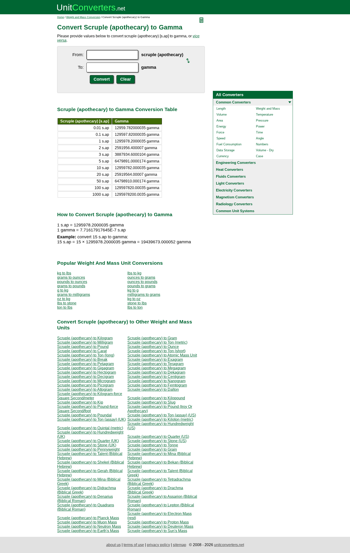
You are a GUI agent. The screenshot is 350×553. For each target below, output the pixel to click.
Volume (221, 114)
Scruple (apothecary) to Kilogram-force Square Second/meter (89, 396)
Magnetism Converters (235, 197)
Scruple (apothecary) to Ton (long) (85, 355)
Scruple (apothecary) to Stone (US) (156, 441)
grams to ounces (71, 277)
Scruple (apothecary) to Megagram (156, 368)
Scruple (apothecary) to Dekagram (156, 372)
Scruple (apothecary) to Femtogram (157, 385)
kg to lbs (64, 273)
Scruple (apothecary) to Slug (151, 402)
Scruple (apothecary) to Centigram (156, 377)
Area (219, 120)
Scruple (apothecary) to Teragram (155, 364)
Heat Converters (229, 169)
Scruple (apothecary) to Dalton (153, 389)
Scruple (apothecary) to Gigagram (85, 368)
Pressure (262, 120)
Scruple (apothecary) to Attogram (84, 389)
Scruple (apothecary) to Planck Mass (88, 518)
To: (81, 67)
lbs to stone (66, 303)
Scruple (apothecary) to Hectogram (86, 372)
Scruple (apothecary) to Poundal (84, 415)
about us (113, 545)
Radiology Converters (234, 204)
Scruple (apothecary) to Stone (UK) (86, 445)
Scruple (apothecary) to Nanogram (156, 381)
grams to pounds (71, 286)
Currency (222, 156)
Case (259, 156)
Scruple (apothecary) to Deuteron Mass (160, 526)
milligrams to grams (143, 295)
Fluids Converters (231, 176)
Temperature (264, 114)
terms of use (134, 545)
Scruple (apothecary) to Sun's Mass (157, 531)
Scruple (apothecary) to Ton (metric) (157, 342)
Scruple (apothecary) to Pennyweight (88, 449)
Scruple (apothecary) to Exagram (155, 359)
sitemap (179, 545)
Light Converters (230, 183)
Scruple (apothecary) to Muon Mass (87, 522)
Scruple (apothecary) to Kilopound (156, 398)
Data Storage (225, 150)
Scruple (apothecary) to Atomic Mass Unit (162, 355)
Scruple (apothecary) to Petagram (85, 364)
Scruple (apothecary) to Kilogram (85, 338)
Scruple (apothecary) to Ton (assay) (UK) (91, 419)
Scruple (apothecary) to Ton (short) (156, 351)
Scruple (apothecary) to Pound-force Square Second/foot (87, 409)
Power (260, 126)
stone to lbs (137, 303)
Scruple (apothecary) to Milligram (85, 342)
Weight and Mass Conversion (83, 17)
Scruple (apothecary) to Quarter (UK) (88, 441)
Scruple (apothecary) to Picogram (85, 385)
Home (60, 17)
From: (78, 54)
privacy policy (158, 545)
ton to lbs (64, 307)
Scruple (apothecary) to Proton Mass (158, 522)
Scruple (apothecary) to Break (82, 359)
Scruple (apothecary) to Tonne (152, 445)
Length (221, 108)
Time (259, 132)
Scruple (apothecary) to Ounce (153, 347)
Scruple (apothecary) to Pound (83, 347)
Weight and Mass (268, 108)
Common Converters (233, 102)
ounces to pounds (142, 282)
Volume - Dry (265, 150)
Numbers (262, 144)
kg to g (133, 290)
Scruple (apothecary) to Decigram (85, 377)
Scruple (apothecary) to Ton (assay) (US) (161, 415)
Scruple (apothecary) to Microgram (86, 381)
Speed (220, 138)
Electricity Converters (234, 190)
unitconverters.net (229, 545)
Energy (221, 126)
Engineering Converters (236, 163)
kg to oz (133, 299)
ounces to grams (141, 277)
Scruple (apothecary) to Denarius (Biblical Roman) (85, 498)
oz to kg (63, 299)
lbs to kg (134, 273)
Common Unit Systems (235, 211)
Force (220, 132)
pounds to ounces (72, 282)
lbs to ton (135, 307)
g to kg (62, 290)
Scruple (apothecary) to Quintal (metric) (90, 428)
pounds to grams (141, 286)
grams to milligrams (73, 295)
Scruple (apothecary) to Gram (152, 338)
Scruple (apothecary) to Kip (80, 402)
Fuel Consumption (228, 144)
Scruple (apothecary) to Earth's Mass (88, 531)
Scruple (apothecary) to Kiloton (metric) (160, 419)
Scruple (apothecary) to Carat (82, 351)
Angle (260, 138)
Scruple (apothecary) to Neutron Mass (89, 526)
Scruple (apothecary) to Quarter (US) (158, 437)
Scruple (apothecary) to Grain (152, 449)
